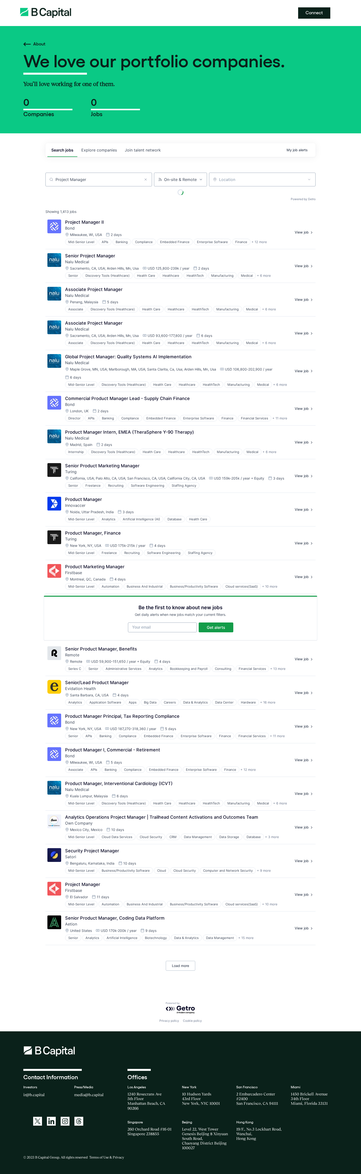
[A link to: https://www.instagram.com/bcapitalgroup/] (65, 1121)
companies (99, 150)
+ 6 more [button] (264, 275)
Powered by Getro (303, 199)
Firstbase (73, 572)
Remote (72, 654)
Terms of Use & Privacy (106, 1157)
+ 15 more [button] (246, 938)
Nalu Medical (77, 261)
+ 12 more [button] (259, 242)
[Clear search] (145, 179)
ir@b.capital (34, 1094)
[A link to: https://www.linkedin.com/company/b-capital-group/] (51, 1121)
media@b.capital (89, 1094)
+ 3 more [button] (272, 837)
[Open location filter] (309, 179)
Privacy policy (169, 1020)
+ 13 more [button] (278, 669)
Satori (70, 856)
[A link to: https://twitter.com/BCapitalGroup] (37, 1121)
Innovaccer (75, 505)
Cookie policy (192, 1020)
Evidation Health (80, 688)
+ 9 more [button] (264, 870)
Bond (70, 228)
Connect (314, 12)
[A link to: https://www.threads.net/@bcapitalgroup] (78, 1121)
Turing (71, 471)
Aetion (71, 924)
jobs (62, 150)
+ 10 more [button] (270, 586)
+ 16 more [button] (268, 702)
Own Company (79, 823)
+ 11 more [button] (279, 418)
